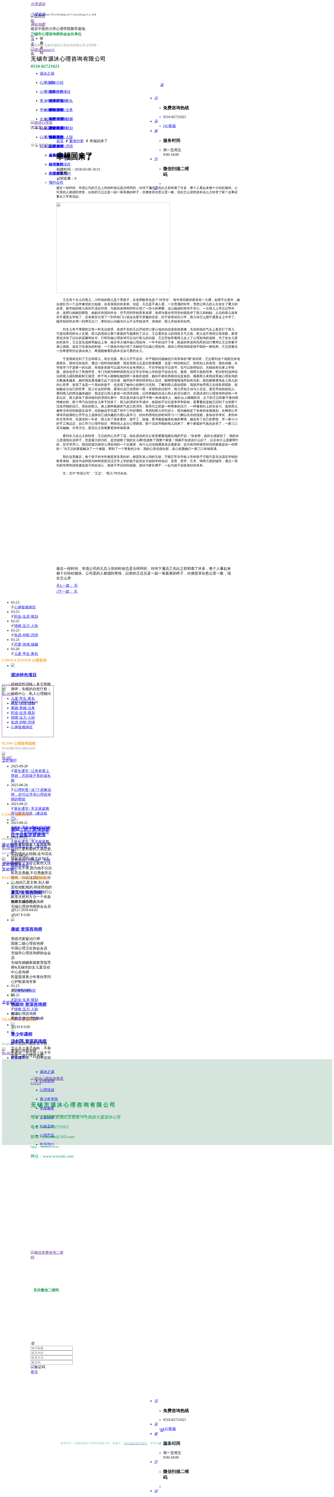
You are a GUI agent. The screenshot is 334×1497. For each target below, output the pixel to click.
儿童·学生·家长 (26, 654)
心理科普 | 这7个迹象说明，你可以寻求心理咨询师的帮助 (31, 794)
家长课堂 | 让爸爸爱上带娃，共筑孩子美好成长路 (31, 775)
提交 (34, 1372)
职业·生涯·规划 (26, 616)
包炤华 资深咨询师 (29, 1004)
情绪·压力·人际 (26, 626)
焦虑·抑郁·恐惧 (26, 635)
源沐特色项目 (24, 674)
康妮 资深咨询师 (26, 929)
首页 (60, 141)
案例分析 (76, 141)
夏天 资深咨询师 (26, 892)
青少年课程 (21, 1034)
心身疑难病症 (25, 607)
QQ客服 (169, 126)
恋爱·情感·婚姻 (26, 644)
